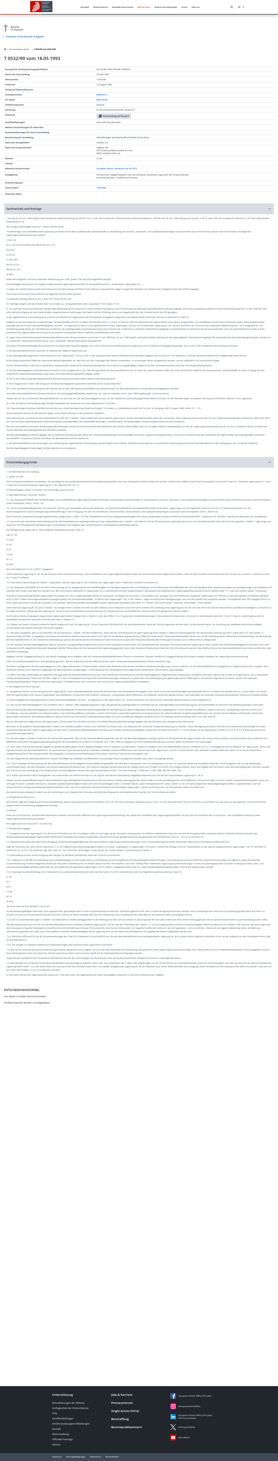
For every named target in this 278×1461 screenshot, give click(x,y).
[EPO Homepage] (41, 7)
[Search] (232, 7)
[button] (139, 208)
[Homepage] (5, 49)
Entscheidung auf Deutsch (116, 116)
